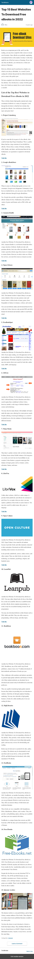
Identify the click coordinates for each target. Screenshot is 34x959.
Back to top (30, 951)
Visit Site (4, 158)
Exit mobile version (17, 956)
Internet (10, 938)
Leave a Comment (17, 943)
